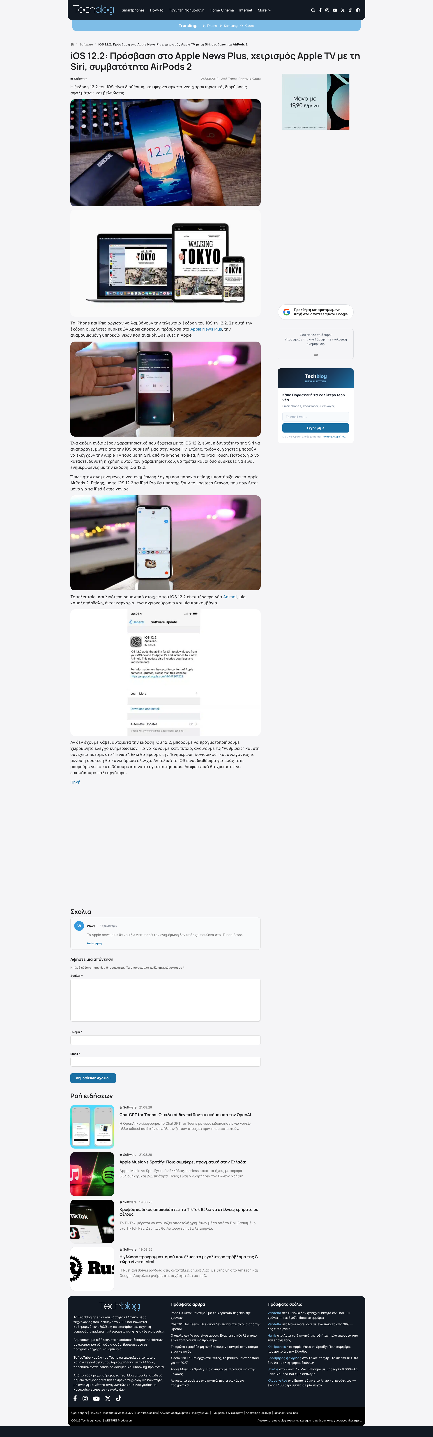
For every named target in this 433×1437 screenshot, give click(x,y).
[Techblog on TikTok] (350, 9)
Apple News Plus (206, 329)
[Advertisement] (165, 845)
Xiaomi (249, 25)
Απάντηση (94, 943)
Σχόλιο (76, 975)
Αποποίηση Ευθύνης (258, 1412)
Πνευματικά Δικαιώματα (228, 1412)
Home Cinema (222, 10)
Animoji (230, 596)
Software (80, 79)
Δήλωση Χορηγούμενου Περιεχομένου (184, 1412)
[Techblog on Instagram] (327, 9)
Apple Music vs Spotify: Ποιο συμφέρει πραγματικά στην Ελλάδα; (183, 1162)
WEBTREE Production (118, 1420)
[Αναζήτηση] (313, 10)
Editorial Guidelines (286, 1412)
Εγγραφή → (316, 428)
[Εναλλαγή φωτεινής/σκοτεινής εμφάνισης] (358, 10)
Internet (245, 10)
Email (75, 1054)
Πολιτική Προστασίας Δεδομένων (111, 1412)
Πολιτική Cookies (146, 1412)
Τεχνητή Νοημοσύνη (186, 10)
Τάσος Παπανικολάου (244, 79)
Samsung (231, 25)
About (98, 1420)
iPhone (212, 25)
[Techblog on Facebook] (320, 9)
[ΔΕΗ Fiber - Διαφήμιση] (316, 102)
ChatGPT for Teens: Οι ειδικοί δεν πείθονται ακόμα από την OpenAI (185, 1114)
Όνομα (76, 1032)
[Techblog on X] (343, 9)
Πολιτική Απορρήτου (333, 436)
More (262, 10)
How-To (157, 10)
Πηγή (75, 782)
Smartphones (133, 10)
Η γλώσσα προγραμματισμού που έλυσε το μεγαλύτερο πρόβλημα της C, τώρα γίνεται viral (189, 1259)
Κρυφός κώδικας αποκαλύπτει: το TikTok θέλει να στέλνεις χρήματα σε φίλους (189, 1212)
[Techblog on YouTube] (335, 9)
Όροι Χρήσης (79, 1412)
